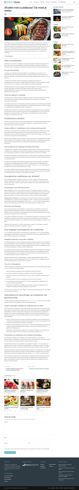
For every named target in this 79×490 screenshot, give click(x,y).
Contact (6, 481)
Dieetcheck (15, 488)
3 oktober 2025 (40, 393)
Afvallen (47, 2)
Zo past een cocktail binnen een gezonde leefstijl (68, 17)
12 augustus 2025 (24, 410)
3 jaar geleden (65, 36)
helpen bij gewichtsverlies (32, 300)
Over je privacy (7, 477)
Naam (6, 437)
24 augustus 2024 (65, 47)
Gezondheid (54, 2)
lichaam (37, 51)
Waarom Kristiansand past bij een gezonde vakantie (68, 10)
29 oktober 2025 (8, 393)
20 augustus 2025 (8, 410)
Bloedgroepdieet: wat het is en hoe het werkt (68, 59)
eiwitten (39, 344)
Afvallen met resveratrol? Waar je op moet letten (42, 391)
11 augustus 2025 (40, 410)
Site (29, 443)
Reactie (6, 422)
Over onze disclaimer (8, 475)
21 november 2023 (65, 68)
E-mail (6, 443)
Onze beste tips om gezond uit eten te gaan (26, 408)
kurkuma (48, 313)
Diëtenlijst (36, 2)
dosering (32, 201)
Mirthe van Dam (12, 14)
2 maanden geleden (66, 12)
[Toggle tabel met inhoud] (48, 56)
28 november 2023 (65, 61)
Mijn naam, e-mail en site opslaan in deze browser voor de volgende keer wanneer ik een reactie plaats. (27, 448)
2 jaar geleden (65, 29)
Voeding (42, 2)
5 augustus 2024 (65, 55)
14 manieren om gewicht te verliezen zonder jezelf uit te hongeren (68, 52)
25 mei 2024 (19, 14)
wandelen (34, 353)
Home (31, 2)
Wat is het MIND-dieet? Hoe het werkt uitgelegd (68, 66)
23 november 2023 (65, 75)
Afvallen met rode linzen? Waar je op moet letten (10, 391)
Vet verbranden (62, 2)
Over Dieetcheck (7, 479)
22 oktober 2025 (24, 393)
